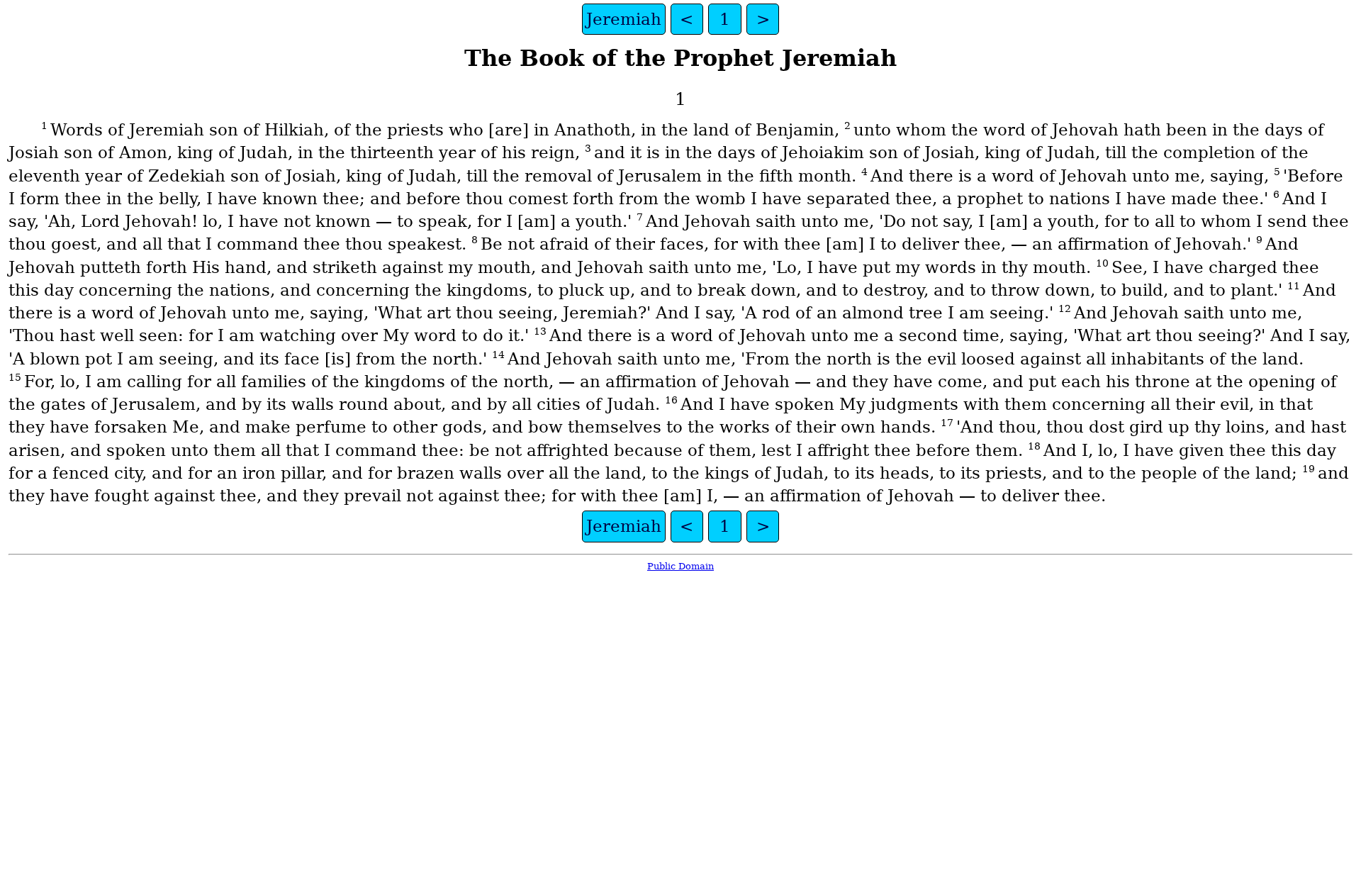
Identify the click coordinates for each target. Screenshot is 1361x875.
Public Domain (680, 566)
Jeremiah (623, 19)
